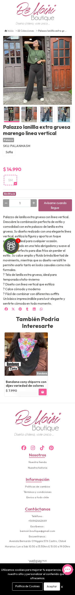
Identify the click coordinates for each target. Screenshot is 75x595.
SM (10, 180)
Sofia (9, 152)
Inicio (10, 30)
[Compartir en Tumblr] (27, 309)
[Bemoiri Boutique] (36, 14)
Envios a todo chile (37, 497)
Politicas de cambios (37, 486)
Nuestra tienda (38, 462)
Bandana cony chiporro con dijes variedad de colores (26, 384)
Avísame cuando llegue (55, 205)
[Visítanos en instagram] (33, 448)
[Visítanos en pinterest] (51, 448)
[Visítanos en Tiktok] (42, 448)
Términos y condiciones (37, 491)
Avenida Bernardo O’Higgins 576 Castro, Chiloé (37, 541)
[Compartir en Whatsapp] (41, 309)
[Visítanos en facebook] (24, 448)
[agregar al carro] (43, 392)
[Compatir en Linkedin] (34, 309)
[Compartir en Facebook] (6, 309)
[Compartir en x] (13, 309)
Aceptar (52, 586)
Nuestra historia (37, 467)
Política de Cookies (27, 586)
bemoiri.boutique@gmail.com (37, 531)
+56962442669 (37, 520)
